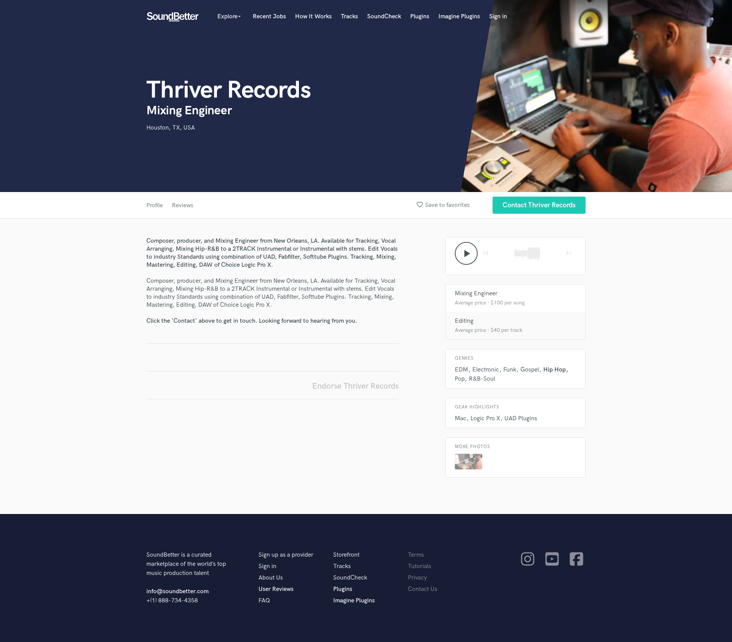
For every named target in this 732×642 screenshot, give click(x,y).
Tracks (349, 16)
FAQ (264, 600)
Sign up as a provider (285, 555)
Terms (416, 555)
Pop (460, 379)
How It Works (313, 16)
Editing (464, 321)
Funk (509, 369)
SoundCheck (384, 16)
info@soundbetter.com (177, 591)
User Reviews (276, 589)
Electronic (485, 369)
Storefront (346, 555)
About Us (270, 577)
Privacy (417, 577)
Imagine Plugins (459, 16)
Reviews (182, 205)
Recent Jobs (269, 16)
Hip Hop (554, 369)
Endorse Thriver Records (355, 386)
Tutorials (419, 566)
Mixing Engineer (476, 293)
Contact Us (422, 589)
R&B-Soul (482, 379)
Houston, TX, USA (170, 127)
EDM (461, 369)
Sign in (498, 16)
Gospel (529, 369)
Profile (154, 205)
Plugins (419, 16)
